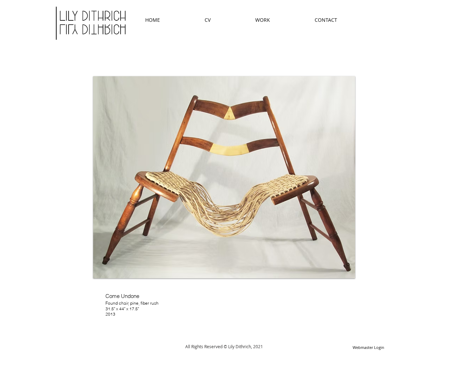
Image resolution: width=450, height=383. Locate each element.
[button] (224, 177)
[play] (340, 272)
